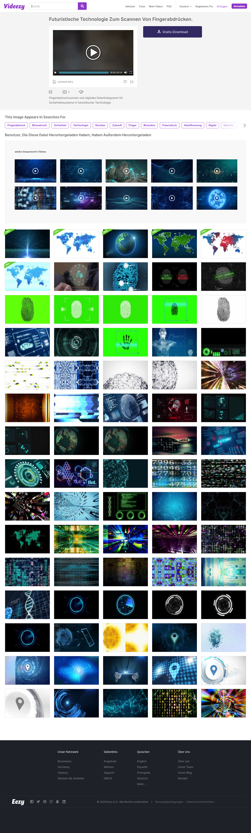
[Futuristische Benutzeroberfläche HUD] (76, 604)
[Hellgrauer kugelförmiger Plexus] (125, 375)
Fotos (142, 6)
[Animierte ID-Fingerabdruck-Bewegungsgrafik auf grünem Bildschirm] (125, 309)
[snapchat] (57, 802)
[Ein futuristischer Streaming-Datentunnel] (76, 506)
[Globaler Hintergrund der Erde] (125, 243)
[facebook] (31, 802)
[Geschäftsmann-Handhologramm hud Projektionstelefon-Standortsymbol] (174, 637)
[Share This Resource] (132, 81)
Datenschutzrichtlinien (200, 801)
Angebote (110, 761)
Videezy (63, 772)
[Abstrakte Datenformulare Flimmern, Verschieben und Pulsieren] (174, 440)
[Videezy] (14, 7)
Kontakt (183, 778)
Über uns (184, 761)
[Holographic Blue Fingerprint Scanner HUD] (125, 276)
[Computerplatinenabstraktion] (174, 571)
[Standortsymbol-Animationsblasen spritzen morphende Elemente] (223, 637)
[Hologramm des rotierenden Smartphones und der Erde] (76, 637)
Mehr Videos (156, 6)
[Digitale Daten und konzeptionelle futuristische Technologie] (27, 243)
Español (142, 767)
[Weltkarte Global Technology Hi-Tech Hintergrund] (174, 243)
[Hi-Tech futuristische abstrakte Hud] (76, 342)
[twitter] (38, 802)
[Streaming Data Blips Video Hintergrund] (27, 375)
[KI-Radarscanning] (223, 342)
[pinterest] (44, 802)
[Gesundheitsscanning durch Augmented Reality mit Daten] (174, 342)
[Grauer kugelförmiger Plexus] (174, 375)
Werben (109, 767)
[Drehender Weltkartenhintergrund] (76, 440)
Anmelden (239, 6)
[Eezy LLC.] (18, 801)
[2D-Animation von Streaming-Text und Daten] (27, 571)
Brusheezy (64, 761)
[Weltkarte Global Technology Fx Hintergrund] (27, 276)
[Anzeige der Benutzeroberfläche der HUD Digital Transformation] (27, 473)
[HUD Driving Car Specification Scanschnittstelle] (27, 342)
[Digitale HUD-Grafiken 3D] (27, 440)
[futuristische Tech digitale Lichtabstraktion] (27, 407)
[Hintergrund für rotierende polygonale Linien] (125, 473)
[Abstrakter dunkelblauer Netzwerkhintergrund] (125, 703)
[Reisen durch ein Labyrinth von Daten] (76, 539)
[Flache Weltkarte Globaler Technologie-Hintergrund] (223, 243)
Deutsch (142, 778)
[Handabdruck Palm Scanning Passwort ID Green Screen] (125, 342)
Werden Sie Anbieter (71, 778)
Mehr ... (142, 784)
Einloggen (222, 6)
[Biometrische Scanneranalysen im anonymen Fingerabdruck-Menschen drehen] (223, 276)
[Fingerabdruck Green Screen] (27, 309)
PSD (169, 6)
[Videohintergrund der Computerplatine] (125, 571)
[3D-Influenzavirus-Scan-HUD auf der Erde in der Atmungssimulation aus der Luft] (174, 407)
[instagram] (51, 802)
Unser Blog (185, 772)
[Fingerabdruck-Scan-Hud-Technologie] (174, 309)
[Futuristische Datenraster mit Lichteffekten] (174, 539)
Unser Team (185, 767)
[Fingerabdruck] (223, 309)
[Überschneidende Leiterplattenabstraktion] (76, 375)
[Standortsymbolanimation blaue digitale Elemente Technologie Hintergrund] (76, 670)
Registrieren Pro (204, 6)
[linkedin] (63, 802)
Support (109, 772)
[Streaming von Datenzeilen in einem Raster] (223, 539)
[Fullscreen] (130, 72)
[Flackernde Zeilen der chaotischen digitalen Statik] (223, 473)
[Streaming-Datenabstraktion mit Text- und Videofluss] (76, 571)
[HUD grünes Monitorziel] (27, 539)
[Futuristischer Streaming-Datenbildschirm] (223, 571)
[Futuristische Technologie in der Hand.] (76, 276)
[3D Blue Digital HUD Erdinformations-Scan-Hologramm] (125, 407)
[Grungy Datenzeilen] (174, 703)
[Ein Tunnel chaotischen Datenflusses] (27, 506)
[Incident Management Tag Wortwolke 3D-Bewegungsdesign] (223, 440)
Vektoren (130, 6)
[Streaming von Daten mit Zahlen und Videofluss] (174, 473)
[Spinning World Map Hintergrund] (125, 440)
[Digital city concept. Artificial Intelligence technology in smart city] (126, 172)
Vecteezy (64, 767)
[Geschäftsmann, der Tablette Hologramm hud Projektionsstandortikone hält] (125, 670)
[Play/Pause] (55, 72)
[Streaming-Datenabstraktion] (223, 375)
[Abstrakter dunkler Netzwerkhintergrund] (223, 506)
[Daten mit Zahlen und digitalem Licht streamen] (223, 703)
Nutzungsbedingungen (169, 801)
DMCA (108, 778)
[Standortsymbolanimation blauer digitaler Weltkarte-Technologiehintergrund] (174, 670)
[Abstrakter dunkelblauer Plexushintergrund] (174, 506)
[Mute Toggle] (125, 72)
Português (143, 772)
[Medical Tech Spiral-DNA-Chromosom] (27, 604)
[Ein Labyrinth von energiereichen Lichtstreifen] (125, 539)
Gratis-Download (175, 32)
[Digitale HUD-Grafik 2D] (223, 407)
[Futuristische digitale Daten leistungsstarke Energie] (76, 473)
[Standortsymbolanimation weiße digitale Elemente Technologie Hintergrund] (223, 670)
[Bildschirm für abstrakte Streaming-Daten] (125, 637)
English (141, 761)
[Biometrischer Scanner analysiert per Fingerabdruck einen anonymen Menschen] (174, 276)
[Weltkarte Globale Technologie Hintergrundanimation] (76, 243)
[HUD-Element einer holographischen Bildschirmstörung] (76, 407)
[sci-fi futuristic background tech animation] (217, 199)
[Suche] (82, 6)
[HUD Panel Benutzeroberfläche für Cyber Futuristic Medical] (125, 506)
